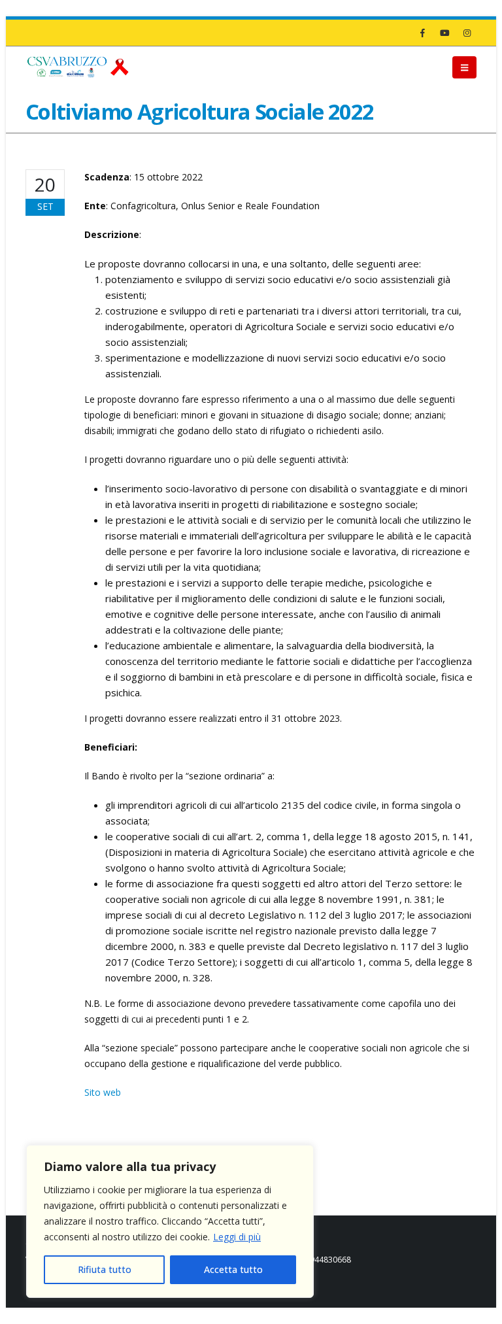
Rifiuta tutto (104, 1269)
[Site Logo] (77, 67)
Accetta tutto (233, 1269)
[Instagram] (467, 33)
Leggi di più (237, 1237)
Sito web (102, 1092)
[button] (464, 67)
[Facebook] (422, 33)
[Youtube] (444, 33)
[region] (170, 1221)
